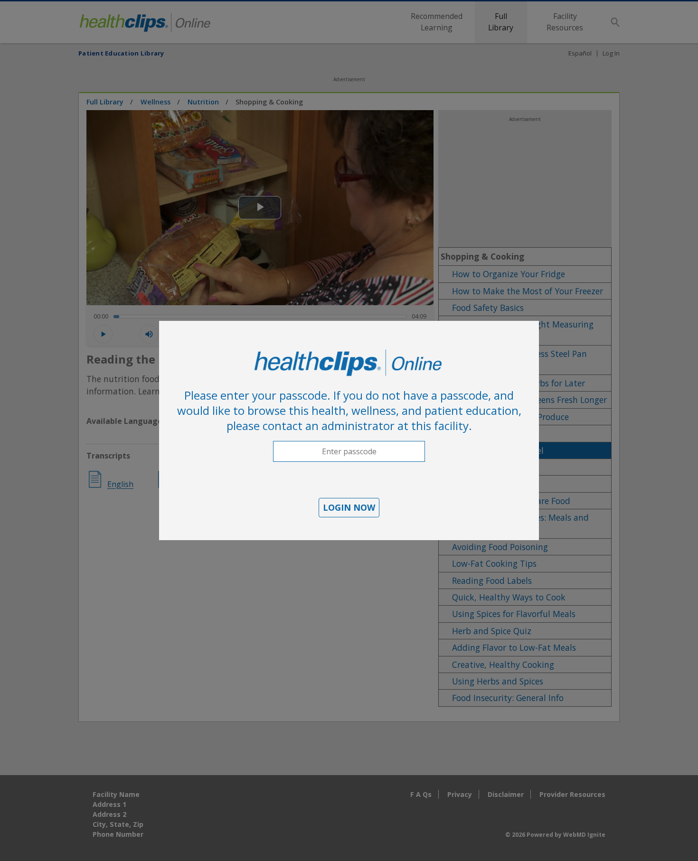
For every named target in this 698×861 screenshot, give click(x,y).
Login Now (349, 507)
